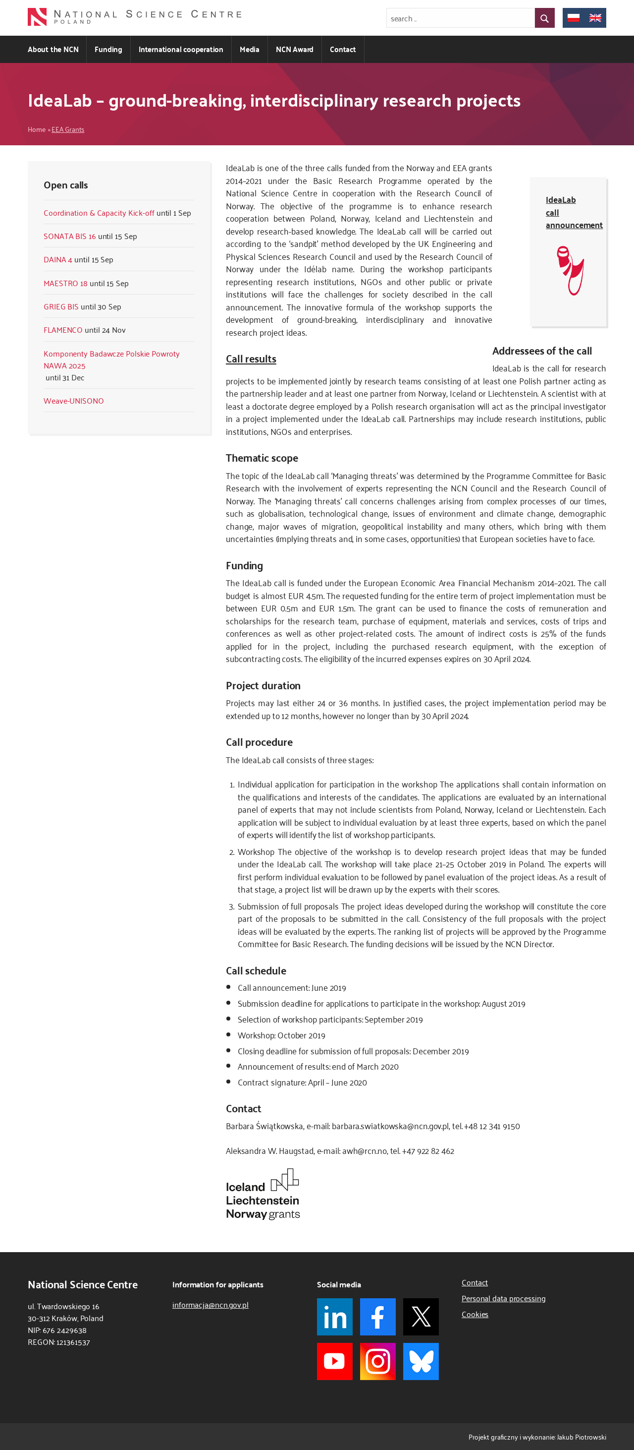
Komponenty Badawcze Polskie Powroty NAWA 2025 (112, 359)
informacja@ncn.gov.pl (210, 1304)
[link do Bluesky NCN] (421, 1361)
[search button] (545, 18)
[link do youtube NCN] (335, 1361)
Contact (343, 49)
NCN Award (295, 49)
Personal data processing (504, 1298)
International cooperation (181, 49)
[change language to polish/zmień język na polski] (573, 18)
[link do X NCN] (421, 1316)
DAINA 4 (58, 259)
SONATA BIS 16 (70, 235)
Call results (251, 357)
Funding (108, 49)
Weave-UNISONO (74, 400)
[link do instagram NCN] (378, 1361)
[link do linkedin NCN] (335, 1316)
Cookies (475, 1314)
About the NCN (53, 49)
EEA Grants (68, 128)
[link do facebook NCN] (378, 1316)
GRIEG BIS (61, 306)
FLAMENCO (63, 329)
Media (250, 49)
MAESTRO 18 (66, 283)
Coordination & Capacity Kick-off (99, 212)
